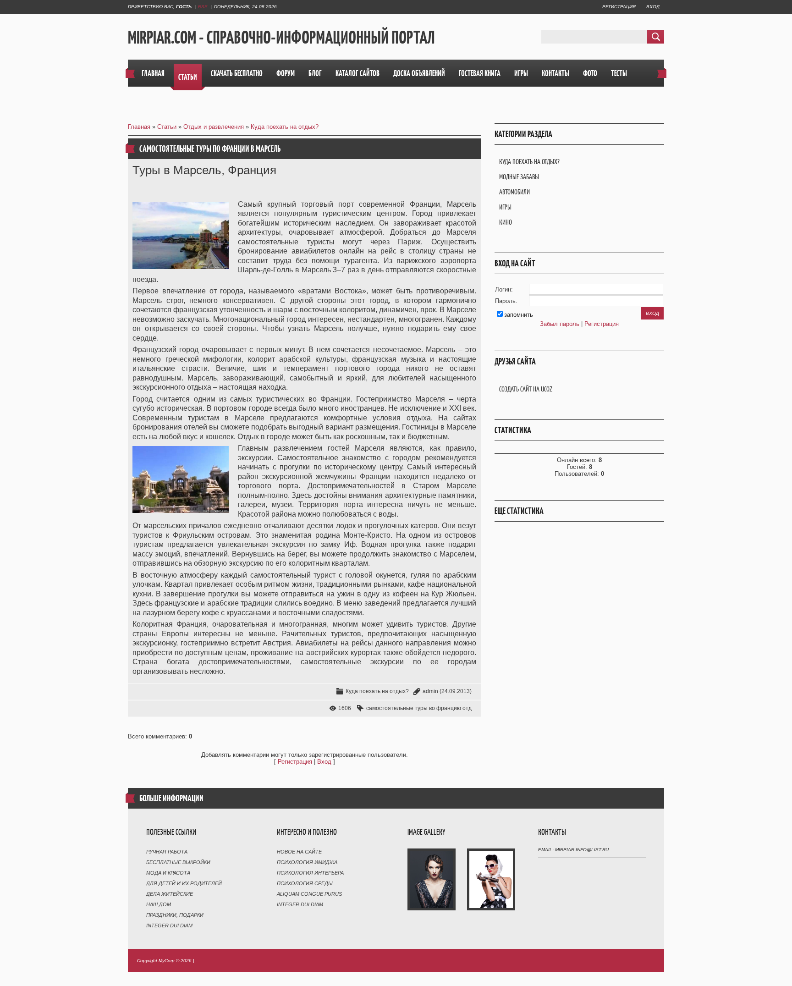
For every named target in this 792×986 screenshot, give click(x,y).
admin (430, 691)
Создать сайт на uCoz (525, 389)
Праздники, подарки (175, 915)
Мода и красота (168, 873)
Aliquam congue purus (309, 894)
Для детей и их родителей (184, 883)
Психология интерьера (310, 873)
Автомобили (514, 191)
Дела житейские (169, 894)
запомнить (518, 314)
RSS (203, 6)
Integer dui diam (169, 925)
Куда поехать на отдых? (285, 126)
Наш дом (158, 904)
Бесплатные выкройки (178, 862)
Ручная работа (166, 851)
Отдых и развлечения (213, 126)
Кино (505, 222)
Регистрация (619, 6)
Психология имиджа (307, 862)
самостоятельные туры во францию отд (419, 708)
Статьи (166, 126)
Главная (139, 126)
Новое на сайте (299, 851)
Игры (505, 207)
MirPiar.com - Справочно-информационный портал (281, 37)
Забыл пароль (559, 323)
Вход (653, 6)
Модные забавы (519, 176)
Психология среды (305, 883)
